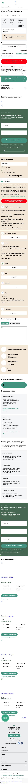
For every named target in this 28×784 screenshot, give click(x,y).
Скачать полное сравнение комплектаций (13, 196)
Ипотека (3, 758)
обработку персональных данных (13, 147)
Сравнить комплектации (7, 55)
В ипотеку (14, 46)
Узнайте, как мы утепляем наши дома (10, 409)
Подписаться (4, 783)
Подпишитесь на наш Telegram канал (11, 781)
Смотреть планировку (9, 595)
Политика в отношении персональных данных (12, 775)
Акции (3, 754)
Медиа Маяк (20, 778)
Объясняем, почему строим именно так (11, 432)
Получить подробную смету (8, 599)
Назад (7, 15)
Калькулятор (4, 750)
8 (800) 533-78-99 (5, 87)
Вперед (14, 15)
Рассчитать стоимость (21, 53)
